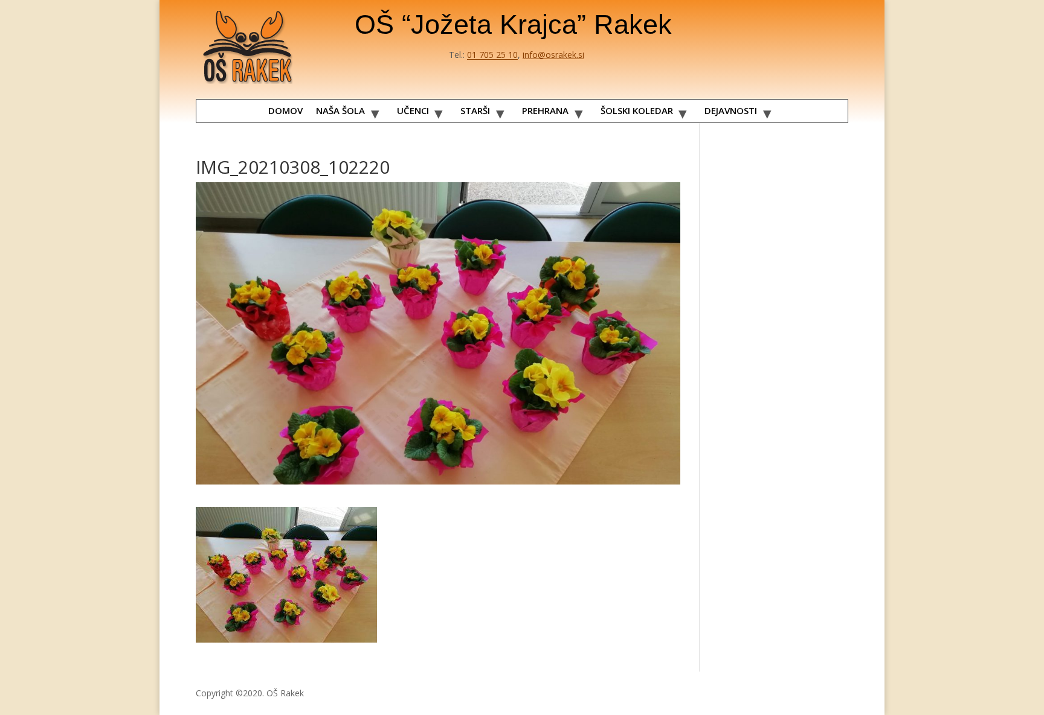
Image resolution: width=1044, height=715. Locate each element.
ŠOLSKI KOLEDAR (637, 110)
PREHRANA (545, 110)
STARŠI (475, 110)
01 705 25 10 (492, 54)
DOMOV (285, 110)
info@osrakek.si (553, 54)
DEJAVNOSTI (730, 110)
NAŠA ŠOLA (340, 110)
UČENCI (413, 110)
